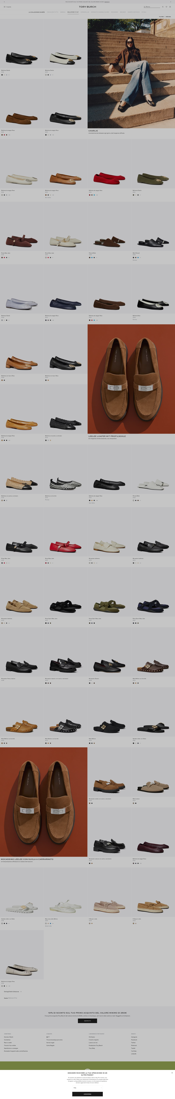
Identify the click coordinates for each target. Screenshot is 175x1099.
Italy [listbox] (75, 1087)
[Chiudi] (172, 1073)
